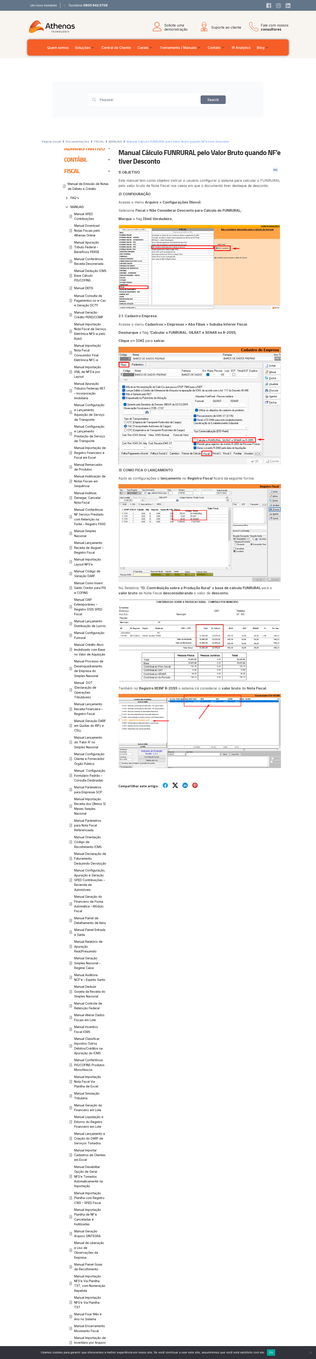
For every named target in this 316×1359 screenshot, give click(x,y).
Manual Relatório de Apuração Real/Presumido (88, 946)
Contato (214, 47)
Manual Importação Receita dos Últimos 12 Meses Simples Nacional (90, 806)
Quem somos (58, 47)
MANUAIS (115, 141)
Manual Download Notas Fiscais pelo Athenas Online (87, 230)
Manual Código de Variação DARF (87, 573)
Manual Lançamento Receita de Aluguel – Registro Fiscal (88, 547)
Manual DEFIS (83, 288)
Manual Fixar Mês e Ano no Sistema (88, 1316)
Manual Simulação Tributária (87, 1096)
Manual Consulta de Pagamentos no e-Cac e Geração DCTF (90, 300)
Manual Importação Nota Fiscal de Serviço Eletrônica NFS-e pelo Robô (90, 331)
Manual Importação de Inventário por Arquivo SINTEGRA (90, 1342)
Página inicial (51, 141)
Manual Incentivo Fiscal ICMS (86, 1029)
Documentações (77, 141)
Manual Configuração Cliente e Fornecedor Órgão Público (89, 759)
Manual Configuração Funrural (89, 635)
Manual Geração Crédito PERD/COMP (88, 315)
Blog (260, 47)
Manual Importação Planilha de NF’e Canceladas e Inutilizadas (87, 1217)
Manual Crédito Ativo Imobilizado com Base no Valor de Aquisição (89, 649)
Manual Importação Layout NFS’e (87, 562)
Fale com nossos (274, 27)
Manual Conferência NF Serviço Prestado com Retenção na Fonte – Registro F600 (90, 517)
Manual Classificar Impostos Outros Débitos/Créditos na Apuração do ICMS (88, 1046)
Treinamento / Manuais (178, 47)
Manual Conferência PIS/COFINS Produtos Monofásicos (89, 1065)
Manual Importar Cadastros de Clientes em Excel (90, 1155)
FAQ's (75, 198)
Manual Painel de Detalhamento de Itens (90, 920)
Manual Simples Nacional (85, 533)
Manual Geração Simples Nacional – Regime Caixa (87, 963)
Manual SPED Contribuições (84, 216)
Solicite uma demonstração (176, 27)
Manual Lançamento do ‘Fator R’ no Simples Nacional (88, 742)
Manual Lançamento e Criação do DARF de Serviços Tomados (89, 1138)
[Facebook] (268, 5)
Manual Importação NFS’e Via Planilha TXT (87, 1302)
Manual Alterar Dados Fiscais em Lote (89, 1017)
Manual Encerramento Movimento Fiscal (89, 1328)
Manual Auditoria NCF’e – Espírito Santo (89, 977)
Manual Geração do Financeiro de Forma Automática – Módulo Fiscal (89, 904)
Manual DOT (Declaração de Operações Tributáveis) (85, 690)
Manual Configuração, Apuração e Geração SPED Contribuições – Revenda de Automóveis (89, 880)
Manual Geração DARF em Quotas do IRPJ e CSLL (90, 725)
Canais (142, 47)
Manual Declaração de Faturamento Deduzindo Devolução (90, 858)
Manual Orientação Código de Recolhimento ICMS (88, 842)
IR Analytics (241, 47)
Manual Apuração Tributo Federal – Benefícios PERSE (86, 247)
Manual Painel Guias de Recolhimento (88, 1267)
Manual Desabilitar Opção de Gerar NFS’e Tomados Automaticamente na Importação (88, 1176)
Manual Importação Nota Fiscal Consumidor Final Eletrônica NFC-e (87, 353)
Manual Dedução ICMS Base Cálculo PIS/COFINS (90, 275)
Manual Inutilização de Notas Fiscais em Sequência (90, 481)
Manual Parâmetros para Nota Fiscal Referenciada (87, 825)
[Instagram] (278, 5)
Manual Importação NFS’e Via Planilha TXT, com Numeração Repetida (89, 1283)
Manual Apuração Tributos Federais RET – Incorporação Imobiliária (90, 391)
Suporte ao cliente (226, 27)
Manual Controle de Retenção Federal (88, 1006)
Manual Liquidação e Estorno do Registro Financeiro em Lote (88, 1121)
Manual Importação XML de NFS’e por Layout (87, 372)
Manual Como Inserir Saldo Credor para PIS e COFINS (90, 588)
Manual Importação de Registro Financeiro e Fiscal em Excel (90, 452)
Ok (271, 1352)
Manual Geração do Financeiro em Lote (88, 1107)
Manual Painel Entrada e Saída (89, 932)
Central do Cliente (116, 47)
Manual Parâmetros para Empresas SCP (88, 789)
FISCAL (99, 141)
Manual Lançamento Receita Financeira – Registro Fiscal (88, 709)
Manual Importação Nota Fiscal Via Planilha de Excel (87, 1081)
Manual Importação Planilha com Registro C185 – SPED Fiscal (89, 1198)
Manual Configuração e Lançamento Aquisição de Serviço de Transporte (89, 412)
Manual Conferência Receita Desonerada (88, 261)
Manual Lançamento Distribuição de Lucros (90, 623)
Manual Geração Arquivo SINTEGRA (87, 1233)
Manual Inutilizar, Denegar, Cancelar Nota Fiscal (87, 498)
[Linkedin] (288, 5)
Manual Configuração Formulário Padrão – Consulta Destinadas (89, 775)
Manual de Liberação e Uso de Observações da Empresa (89, 1250)
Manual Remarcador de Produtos (88, 467)
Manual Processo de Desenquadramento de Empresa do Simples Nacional (88, 668)
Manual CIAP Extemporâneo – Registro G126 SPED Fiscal (88, 607)
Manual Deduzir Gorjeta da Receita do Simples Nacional (89, 991)
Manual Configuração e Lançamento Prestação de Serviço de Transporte (89, 434)
